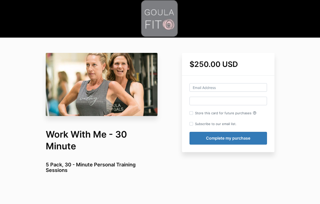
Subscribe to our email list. (215, 124)
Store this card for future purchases (225, 113)
